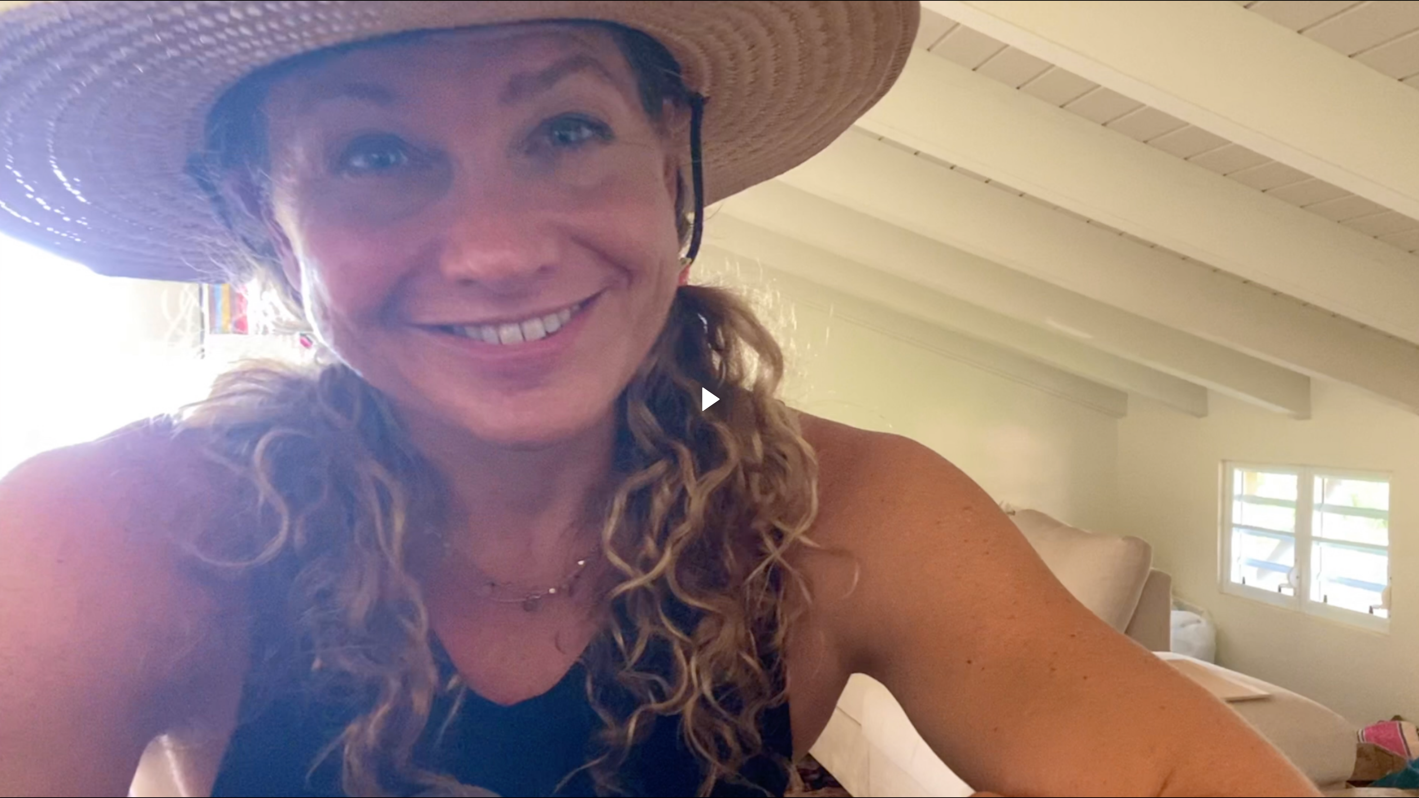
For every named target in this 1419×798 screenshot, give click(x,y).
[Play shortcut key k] (709, 399)
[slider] (709, 772)
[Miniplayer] (1389, 784)
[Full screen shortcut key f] (1405, 784)
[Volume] (62, 784)
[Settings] (1373, 784)
